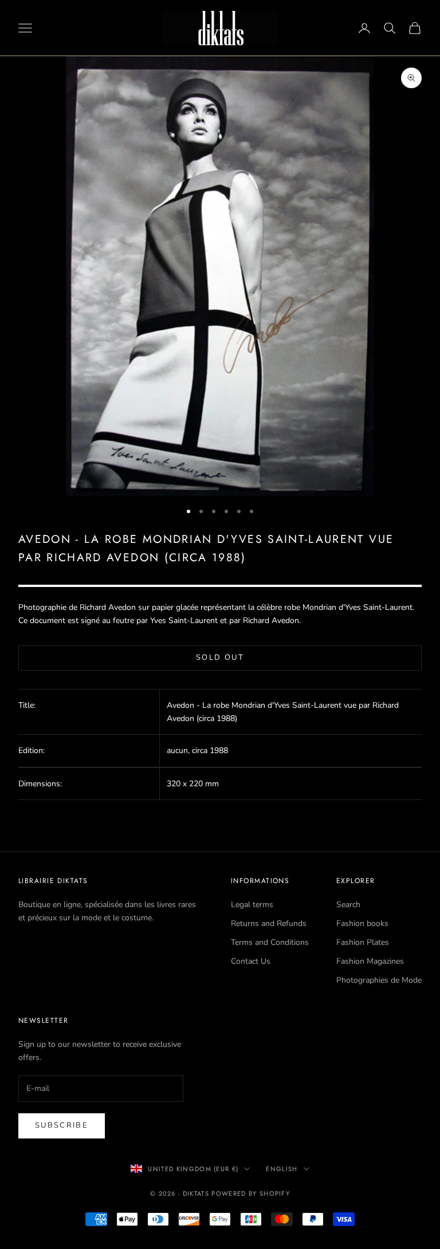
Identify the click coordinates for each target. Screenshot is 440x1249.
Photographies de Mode (379, 980)
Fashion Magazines (370, 961)
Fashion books (362, 923)
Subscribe (61, 1125)
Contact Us (250, 961)
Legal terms (252, 904)
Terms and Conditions (270, 942)
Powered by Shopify (250, 1193)
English (281, 1168)
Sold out (220, 657)
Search (348, 904)
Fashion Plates (362, 942)
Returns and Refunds (269, 923)
